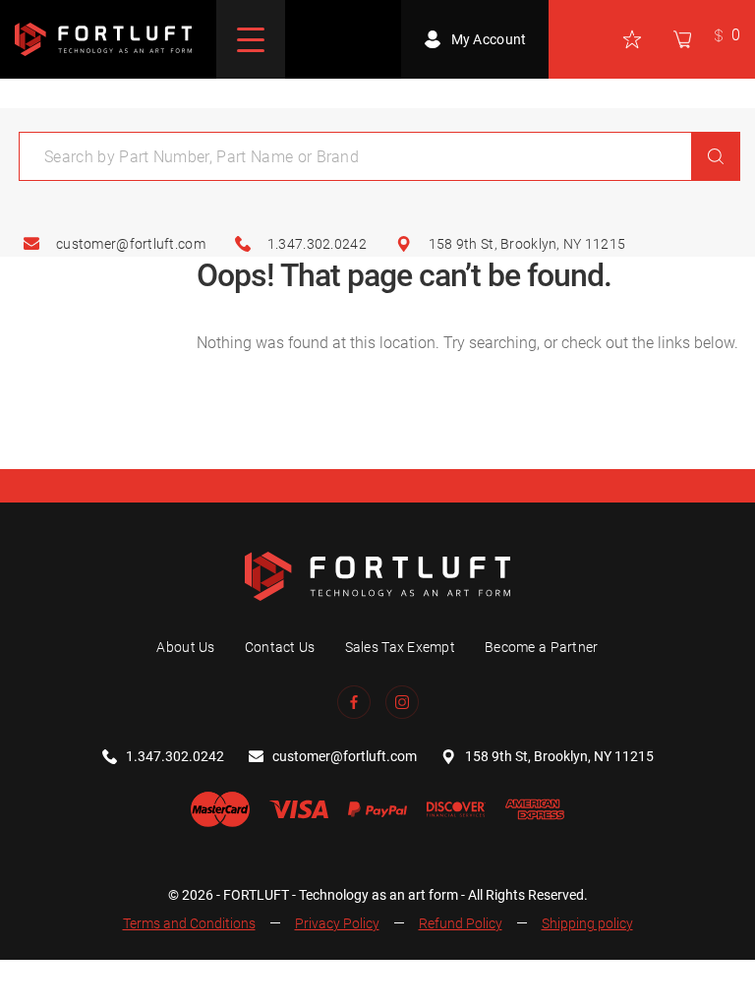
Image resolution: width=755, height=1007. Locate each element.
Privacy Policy (337, 923)
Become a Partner (541, 647)
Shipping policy (587, 923)
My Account (489, 39)
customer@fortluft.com (130, 244)
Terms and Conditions (189, 923)
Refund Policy (460, 923)
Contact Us (280, 647)
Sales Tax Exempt (400, 647)
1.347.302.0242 (317, 244)
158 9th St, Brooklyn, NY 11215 (527, 244)
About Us (185, 647)
